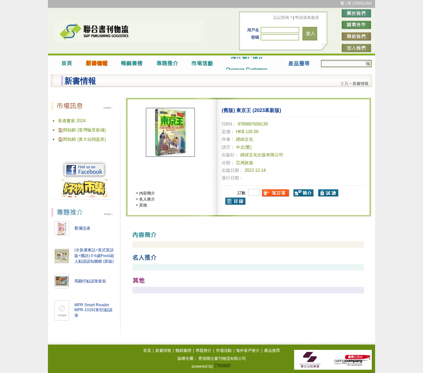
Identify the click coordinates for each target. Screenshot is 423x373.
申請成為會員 (306, 17)
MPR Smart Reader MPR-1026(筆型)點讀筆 (93, 310)
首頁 (147, 350)
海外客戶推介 (248, 350)
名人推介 (146, 199)
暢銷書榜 (183, 350)
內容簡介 (146, 193)
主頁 (344, 83)
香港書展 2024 (72, 120)
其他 (142, 205)
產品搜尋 (272, 350)
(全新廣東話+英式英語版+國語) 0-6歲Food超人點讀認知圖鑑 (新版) (94, 256)
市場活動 (224, 350)
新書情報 (163, 350)
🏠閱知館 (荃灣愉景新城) (82, 130)
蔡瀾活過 (82, 228)
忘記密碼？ (283, 17)
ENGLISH (363, 3)
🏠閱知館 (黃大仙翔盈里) (82, 139)
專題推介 (204, 350)
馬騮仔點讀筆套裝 (90, 281)
